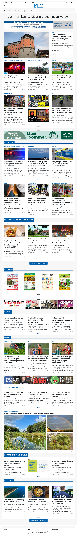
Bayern (7, 312)
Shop (34, 2)
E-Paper (8, 2)
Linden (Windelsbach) (10, 60)
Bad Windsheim (8, 93)
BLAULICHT (9, 143)
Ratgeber (8, 481)
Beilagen (8, 270)
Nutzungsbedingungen (32, 531)
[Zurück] (6, 282)
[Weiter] (71, 282)
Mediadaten (55, 529)
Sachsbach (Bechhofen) (22, 146)
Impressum (6, 531)
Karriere (15, 531)
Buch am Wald (44, 224)
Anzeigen (22, 2)
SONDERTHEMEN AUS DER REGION (18, 220)
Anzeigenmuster (58, 531)
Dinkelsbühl (67, 224)
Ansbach (54, 32)
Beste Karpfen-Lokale (31, 11)
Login (72, 2)
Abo (4, 2)
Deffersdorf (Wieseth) (10, 146)
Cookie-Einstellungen (39, 532)
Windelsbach (19, 60)
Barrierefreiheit (31, 532)
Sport (7, 338)
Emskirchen (31, 146)
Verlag (5, 529)
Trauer (27, 2)
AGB (29, 529)
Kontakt (68, 2)
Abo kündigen (46, 531)
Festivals (11, 11)
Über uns (11, 531)
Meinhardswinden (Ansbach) (59, 183)
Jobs (31, 2)
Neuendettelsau (8, 341)
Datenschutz (40, 531)
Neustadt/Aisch (32, 183)
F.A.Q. (53, 531)
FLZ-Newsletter (19, 11)
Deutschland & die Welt (15, 455)
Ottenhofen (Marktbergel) (35, 60)
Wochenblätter (14, 2)
